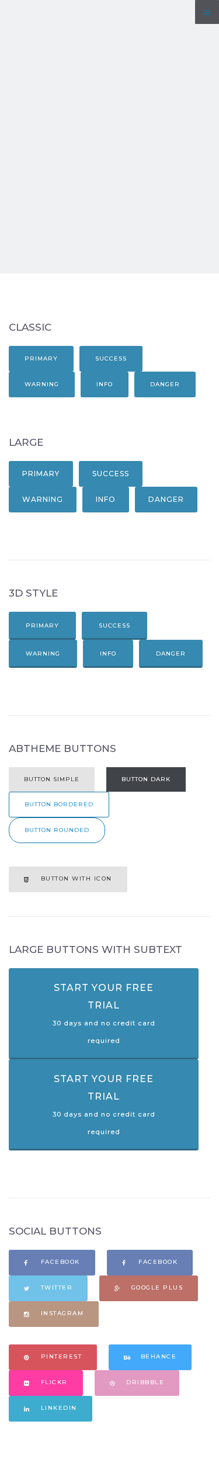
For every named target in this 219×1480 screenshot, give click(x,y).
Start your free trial (104, 1013)
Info (104, 384)
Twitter (55, 1287)
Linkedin (57, 1408)
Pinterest (60, 1356)
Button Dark (146, 779)
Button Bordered (59, 804)
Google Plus (155, 1287)
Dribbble (144, 1382)
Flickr (53, 1382)
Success (111, 358)
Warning (42, 384)
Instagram (61, 1313)
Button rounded (57, 830)
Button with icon (75, 878)
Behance (157, 1356)
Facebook (59, 1262)
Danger (165, 384)
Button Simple (51, 779)
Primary (41, 358)
